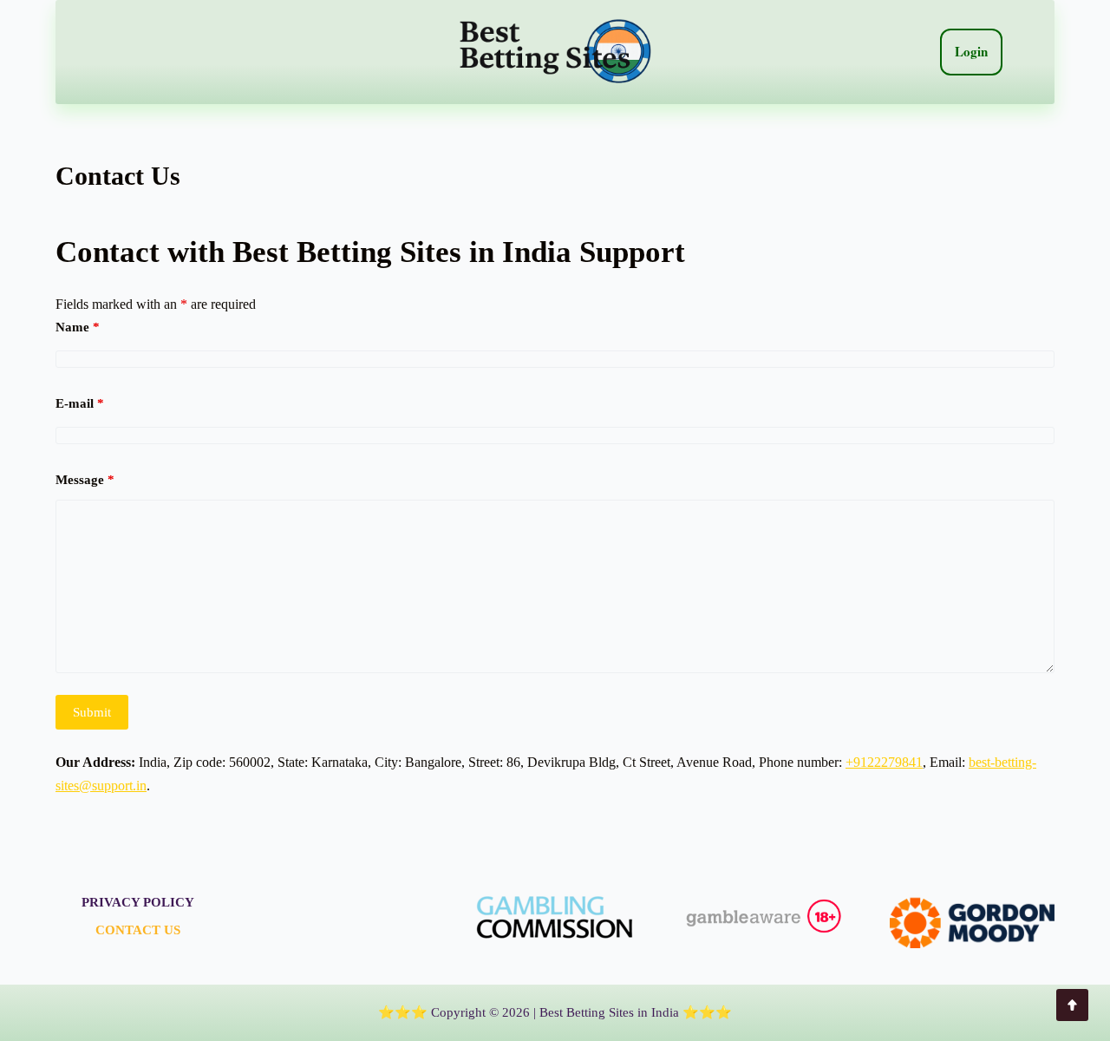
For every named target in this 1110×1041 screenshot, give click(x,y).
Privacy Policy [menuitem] (138, 902)
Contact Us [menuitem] (137, 930)
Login (971, 51)
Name (78, 327)
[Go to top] (1072, 1005)
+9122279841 (884, 762)
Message (85, 480)
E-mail (80, 403)
